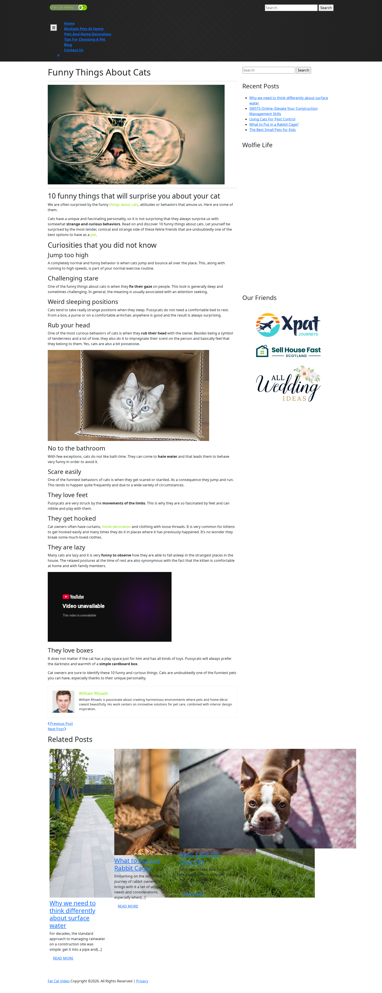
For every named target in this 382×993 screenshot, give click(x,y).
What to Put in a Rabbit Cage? (137, 864)
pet (93, 234)
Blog (68, 44)
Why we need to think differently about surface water (73, 914)
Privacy (142, 981)
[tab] (53, 27)
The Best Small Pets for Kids (272, 129)
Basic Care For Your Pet (199, 857)
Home (69, 23)
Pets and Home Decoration (87, 34)
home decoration (116, 526)
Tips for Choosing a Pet (84, 39)
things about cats (123, 204)
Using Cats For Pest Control (272, 119)
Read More (65, 959)
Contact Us (73, 50)
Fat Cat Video (59, 981)
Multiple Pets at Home (83, 28)
